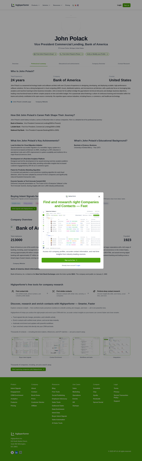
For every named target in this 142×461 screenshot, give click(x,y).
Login (78, 265)
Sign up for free (70, 260)
